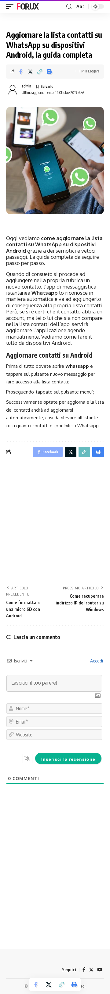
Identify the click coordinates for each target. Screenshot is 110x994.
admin (26, 86)
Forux (27, 6)
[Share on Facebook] (20, 71)
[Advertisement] (55, 523)
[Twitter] (91, 970)
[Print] (49, 71)
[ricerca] (69, 6)
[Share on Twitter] (30, 71)
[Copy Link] (39, 71)
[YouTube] (100, 970)
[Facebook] (84, 970)
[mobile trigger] (11, 6)
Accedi (96, 660)
